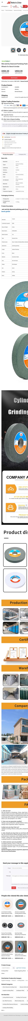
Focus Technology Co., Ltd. (18, 1015)
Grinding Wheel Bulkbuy (8, 1007)
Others (2, 973)
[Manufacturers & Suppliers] (14, 2)
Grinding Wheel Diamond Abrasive (10, 1004)
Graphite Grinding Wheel (8, 990)
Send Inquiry (14, 77)
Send (14, 887)
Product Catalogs (22, 968)
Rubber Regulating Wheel (20, 970)
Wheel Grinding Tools (19, 1000)
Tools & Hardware (8, 10)
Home (2, 10)
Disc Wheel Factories (7, 1000)
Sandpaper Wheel (20, 990)
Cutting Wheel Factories (8, 997)
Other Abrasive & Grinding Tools (10, 987)
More (2, 1010)
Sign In (3, 147)
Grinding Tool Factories (21, 997)
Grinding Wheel (4, 970)
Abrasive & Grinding (17, 10)
